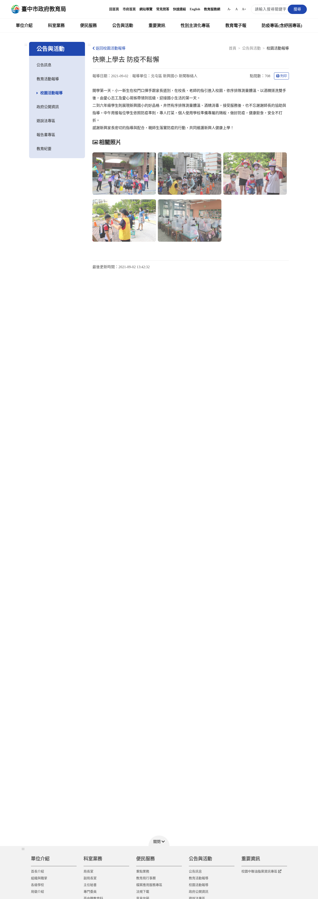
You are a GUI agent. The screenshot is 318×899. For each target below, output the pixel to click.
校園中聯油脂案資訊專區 (259, 871)
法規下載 (142, 891)
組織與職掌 (39, 878)
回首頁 (114, 9)
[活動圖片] (124, 173)
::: (25, 45)
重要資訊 (157, 25)
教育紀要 (44, 149)
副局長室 (90, 878)
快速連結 (179, 9)
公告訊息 (44, 65)
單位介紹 (24, 25)
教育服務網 (212, 9)
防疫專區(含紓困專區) (282, 25)
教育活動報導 (48, 79)
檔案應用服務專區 (149, 885)
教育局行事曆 (146, 878)
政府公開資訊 (48, 107)
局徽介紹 (37, 891)
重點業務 (142, 871)
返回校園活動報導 (110, 48)
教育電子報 (235, 25)
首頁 (232, 48)
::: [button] (23, 849)
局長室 (88, 871)
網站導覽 (145, 9)
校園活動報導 (51, 93)
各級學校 (37, 885)
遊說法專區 (46, 121)
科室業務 (56, 25)
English (195, 9)
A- (229, 9)
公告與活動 (122, 25)
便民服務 (88, 25)
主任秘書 (90, 885)
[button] (159, 841)
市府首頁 (129, 9)
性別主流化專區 (195, 25)
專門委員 (90, 891)
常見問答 (162, 9)
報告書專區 (46, 135)
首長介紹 (37, 871)
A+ (244, 9)
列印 (283, 76)
